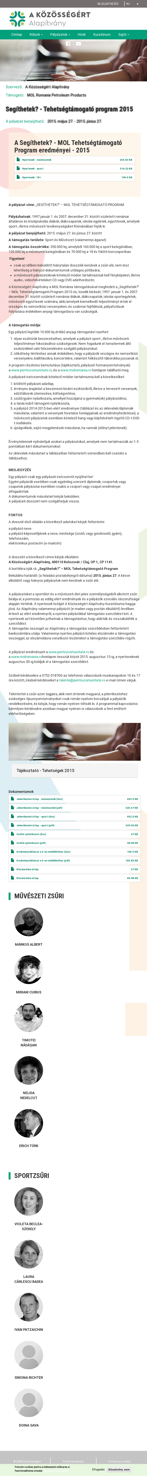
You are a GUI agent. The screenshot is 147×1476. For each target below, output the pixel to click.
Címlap (16, 34)
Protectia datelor (73, 1461)
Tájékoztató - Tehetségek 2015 (45, 770)
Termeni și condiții (119, 1461)
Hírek (82, 34)
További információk (56, 1470)
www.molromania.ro (75, 370)
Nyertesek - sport (32, 168)
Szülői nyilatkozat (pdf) (31, 842)
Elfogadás (98, 1469)
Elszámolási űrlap (27, 869)
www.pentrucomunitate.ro (31, 370)
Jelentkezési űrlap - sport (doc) (35, 816)
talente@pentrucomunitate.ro (82, 680)
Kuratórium (102, 34)
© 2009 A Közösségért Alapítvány (27, 1463)
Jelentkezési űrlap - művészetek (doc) (39, 798)
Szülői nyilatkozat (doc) (31, 834)
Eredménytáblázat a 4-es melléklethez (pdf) (43, 860)
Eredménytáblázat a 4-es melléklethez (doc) (43, 851)
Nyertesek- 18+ (31, 177)
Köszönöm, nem (119, 1469)
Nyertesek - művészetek (36, 159)
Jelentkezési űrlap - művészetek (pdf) (39, 807)
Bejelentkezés (108, 3)
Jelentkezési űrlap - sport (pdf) (35, 825)
